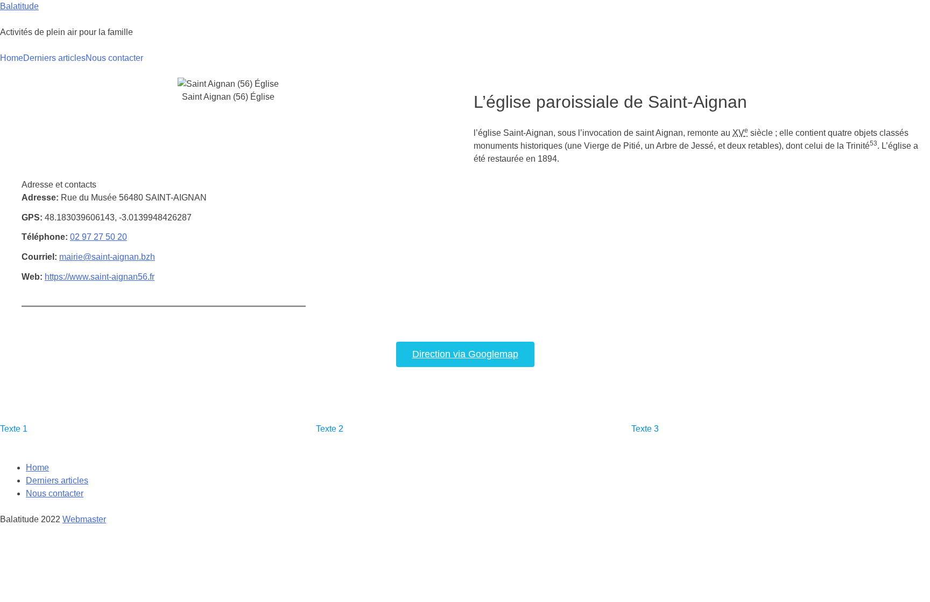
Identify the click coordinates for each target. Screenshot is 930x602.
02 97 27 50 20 (98, 236)
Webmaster (84, 519)
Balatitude (19, 6)
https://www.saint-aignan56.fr (99, 276)
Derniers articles (54, 58)
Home (11, 58)
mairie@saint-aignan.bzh (107, 256)
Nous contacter (114, 58)
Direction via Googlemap (465, 354)
